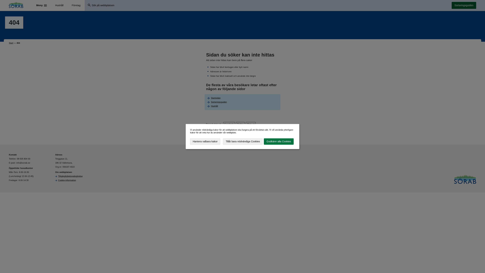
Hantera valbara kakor (205, 141)
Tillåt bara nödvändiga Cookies (243, 141)
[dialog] (242, 136)
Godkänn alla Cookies (278, 141)
